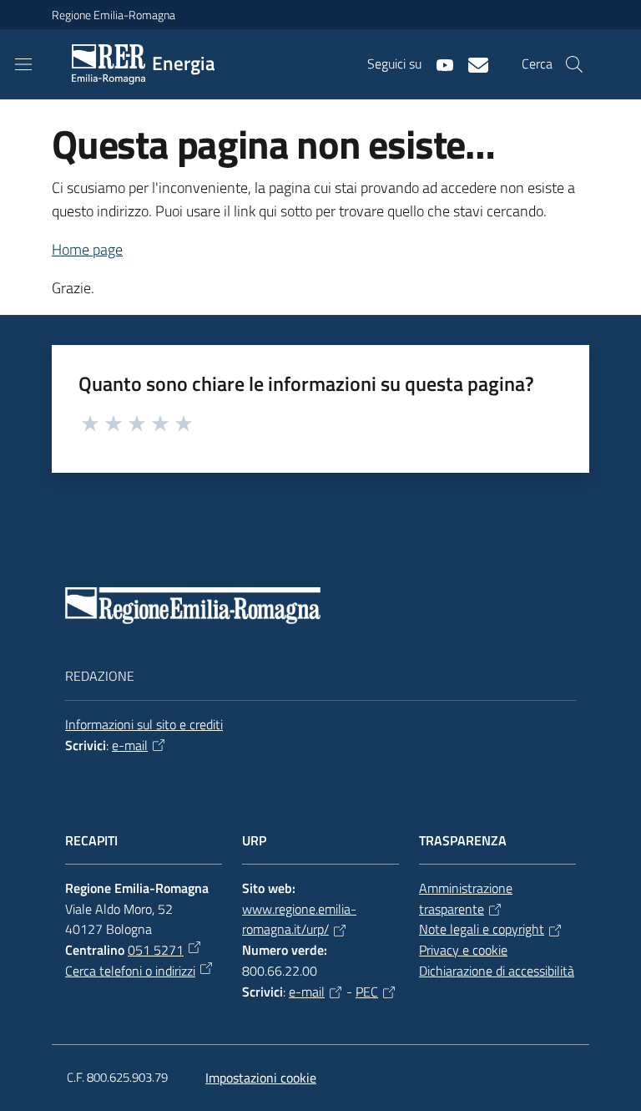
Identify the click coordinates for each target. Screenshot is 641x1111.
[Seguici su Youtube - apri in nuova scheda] (438, 63)
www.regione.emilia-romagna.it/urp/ (299, 919)
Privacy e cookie (463, 950)
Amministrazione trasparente (465, 898)
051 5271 (156, 950)
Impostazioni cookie (260, 1078)
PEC (367, 992)
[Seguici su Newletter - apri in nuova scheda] (471, 63)
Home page (87, 249)
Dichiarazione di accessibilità (496, 971)
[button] (574, 64)
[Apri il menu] (23, 64)
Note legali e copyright (481, 929)
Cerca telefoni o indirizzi (130, 971)
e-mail (130, 745)
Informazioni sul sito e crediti (144, 724)
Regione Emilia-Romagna (113, 14)
